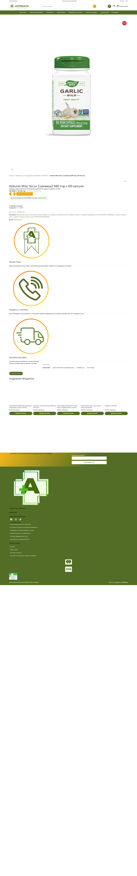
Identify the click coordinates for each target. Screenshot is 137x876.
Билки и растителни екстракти (34, 215)
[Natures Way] (127, 178)
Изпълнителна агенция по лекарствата (20, 524)
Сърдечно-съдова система (21, 217)
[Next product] (127, 181)
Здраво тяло (47, 215)
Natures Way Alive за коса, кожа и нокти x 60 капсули (91, 406)
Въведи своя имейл (78, 455)
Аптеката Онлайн (61, 314)
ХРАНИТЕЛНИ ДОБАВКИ (42, 217)
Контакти (12, 547)
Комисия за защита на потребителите (20, 533)
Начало (11, 176)
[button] (20, 413)
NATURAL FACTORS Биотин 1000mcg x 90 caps (44, 406)
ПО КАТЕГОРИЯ (101, 215)
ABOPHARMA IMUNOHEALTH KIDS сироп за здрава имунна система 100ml (67, 407)
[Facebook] (11, 519)
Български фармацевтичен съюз (19, 536)
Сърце (32, 217)
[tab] (46, 367)
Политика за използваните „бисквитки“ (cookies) (23, 555)
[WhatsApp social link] (19, 208)
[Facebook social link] (17, 208)
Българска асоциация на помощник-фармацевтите (24, 527)
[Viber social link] (23, 208)
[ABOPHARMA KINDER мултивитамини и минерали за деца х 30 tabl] (20, 392)
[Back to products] (125, 181)
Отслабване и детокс (74, 215)
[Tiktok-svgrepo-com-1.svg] (20, 519)
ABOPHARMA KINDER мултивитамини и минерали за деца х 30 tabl (20, 406)
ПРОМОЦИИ (110, 215)
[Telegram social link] (21, 208)
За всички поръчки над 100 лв (18, 361)
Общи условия (14, 549)
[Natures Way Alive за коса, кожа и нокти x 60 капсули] (92, 392)
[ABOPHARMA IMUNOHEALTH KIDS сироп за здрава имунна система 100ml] (68, 392)
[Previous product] (123, 181)
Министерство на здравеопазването (19, 539)
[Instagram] (16, 519)
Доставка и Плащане (15, 552)
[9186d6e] (13, 576)
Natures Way (18, 220)
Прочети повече (16, 373)
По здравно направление (32, 176)
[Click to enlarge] (12, 169)
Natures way (19, 176)
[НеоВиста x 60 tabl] (116, 392)
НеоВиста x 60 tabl (110, 406)
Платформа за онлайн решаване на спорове (22, 530)
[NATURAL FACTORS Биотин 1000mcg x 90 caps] (44, 392)
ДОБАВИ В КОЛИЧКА (24, 193)
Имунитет (45, 176)
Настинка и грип (62, 215)
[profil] (109, 6)
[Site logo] (19, 6)
